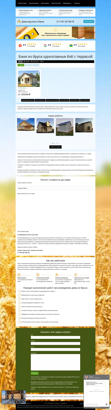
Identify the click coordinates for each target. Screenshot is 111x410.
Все (42, 61)
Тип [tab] (21, 61)
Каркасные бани (56, 3)
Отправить (34, 373)
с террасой (21, 65)
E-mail (32, 347)
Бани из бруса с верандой (52, 100)
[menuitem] (22, 3)
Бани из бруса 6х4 (85, 100)
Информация (67, 3)
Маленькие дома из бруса (27, 100)
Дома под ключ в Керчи (32, 21)
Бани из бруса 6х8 (64, 100)
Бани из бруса (45, 3)
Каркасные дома (34, 3)
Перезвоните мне (89, 21)
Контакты (77, 3)
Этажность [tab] (35, 61)
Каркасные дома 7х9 (40, 100)
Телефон (33, 341)
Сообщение (33, 353)
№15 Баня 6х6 (22, 88)
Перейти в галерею (55, 147)
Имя (32, 335)
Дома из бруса (22, 3)
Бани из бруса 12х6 (74, 100)
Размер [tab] (27, 61)
